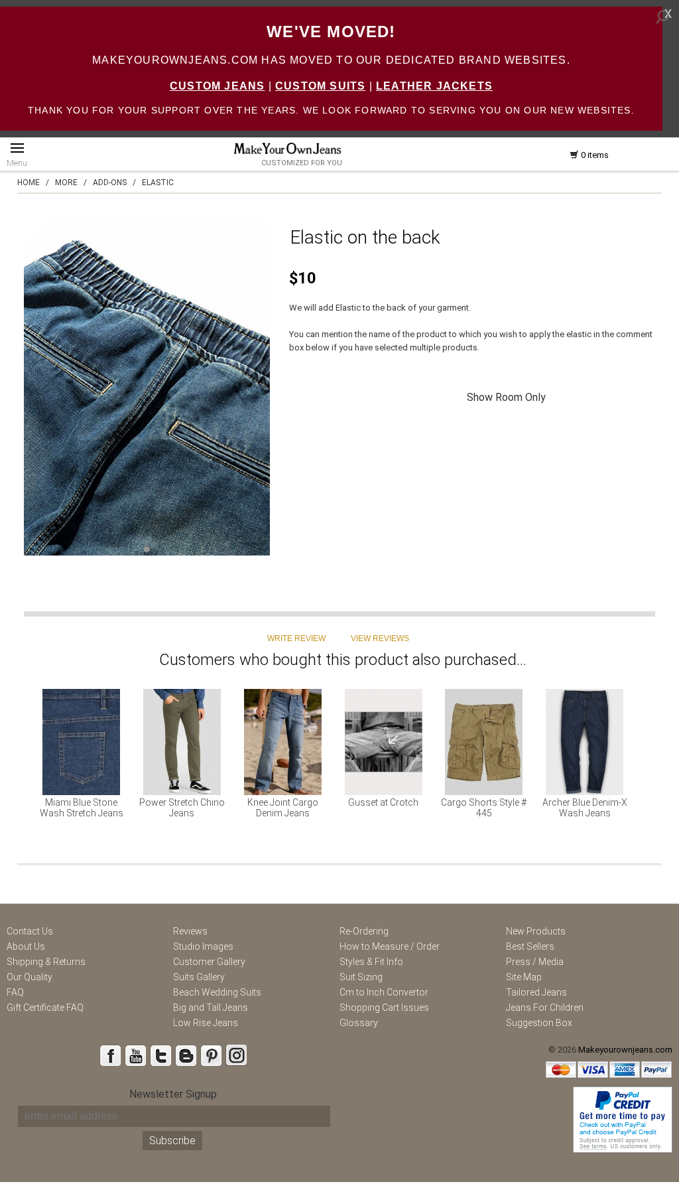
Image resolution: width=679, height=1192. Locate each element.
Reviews (190, 931)
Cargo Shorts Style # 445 (483, 807)
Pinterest (210, 1055)
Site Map (524, 977)
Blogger (185, 1055)
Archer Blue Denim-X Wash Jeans (584, 807)
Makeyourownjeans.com (625, 1050)
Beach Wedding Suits (217, 992)
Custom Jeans (217, 86)
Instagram (236, 1055)
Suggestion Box (539, 1022)
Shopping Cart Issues (384, 1007)
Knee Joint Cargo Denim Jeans (282, 807)
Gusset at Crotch (383, 802)
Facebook (110, 1055)
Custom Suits (320, 86)
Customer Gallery (209, 961)
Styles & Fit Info (371, 961)
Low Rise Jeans (205, 1022)
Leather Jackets (434, 86)
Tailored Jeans (536, 992)
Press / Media (535, 961)
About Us (26, 946)
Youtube (135, 1055)
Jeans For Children (545, 1007)
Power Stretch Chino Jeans (182, 807)
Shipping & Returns (46, 961)
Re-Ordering (364, 931)
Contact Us (30, 931)
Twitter (160, 1055)
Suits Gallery (199, 977)
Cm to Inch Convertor (384, 992)
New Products (536, 931)
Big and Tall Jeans (210, 1007)
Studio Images (203, 946)
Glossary (359, 1022)
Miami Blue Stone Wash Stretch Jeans (81, 807)
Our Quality (29, 977)
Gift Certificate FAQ (45, 1007)
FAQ (15, 992)
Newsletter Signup (173, 1094)
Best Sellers (530, 946)
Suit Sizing (361, 977)
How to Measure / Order (390, 946)
